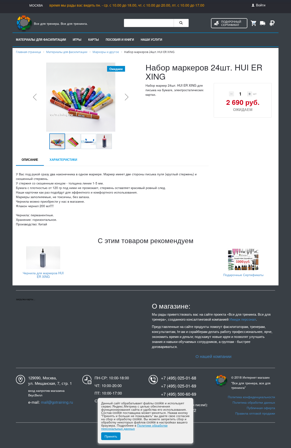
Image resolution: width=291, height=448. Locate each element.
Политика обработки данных (254, 402)
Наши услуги (151, 39)
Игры (77, 39)
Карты (93, 39)
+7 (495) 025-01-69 (178, 386)
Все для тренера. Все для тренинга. (60, 23)
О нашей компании (213, 356)
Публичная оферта (261, 407)
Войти (260, 4)
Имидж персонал (242, 319)
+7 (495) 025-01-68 (178, 378)
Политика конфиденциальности (251, 397)
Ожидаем (242, 109)
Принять (111, 436)
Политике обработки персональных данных (134, 427)
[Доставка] (262, 22)
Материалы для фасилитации (41, 39)
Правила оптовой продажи (255, 413)
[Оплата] (272, 22)
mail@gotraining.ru (57, 402)
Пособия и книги (120, 39)
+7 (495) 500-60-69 (178, 394)
